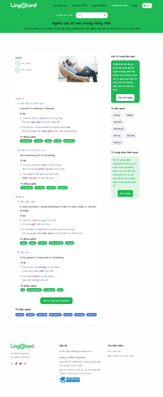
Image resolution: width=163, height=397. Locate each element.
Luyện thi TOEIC (79, 5)
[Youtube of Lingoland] (20, 363)
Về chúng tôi (114, 351)
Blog (134, 5)
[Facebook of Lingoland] (12, 363)
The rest (130, 135)
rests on (117, 142)
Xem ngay (125, 193)
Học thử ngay (125, 97)
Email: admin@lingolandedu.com (75, 351)
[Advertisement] (81, 42)
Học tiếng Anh (60, 5)
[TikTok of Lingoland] (16, 363)
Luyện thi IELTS (99, 5)
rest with (118, 122)
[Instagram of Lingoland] (25, 363)
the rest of (119, 129)
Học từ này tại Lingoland (56, 300)
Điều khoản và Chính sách (121, 355)
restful (130, 115)
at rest (117, 115)
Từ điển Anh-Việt (119, 5)
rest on (117, 135)
